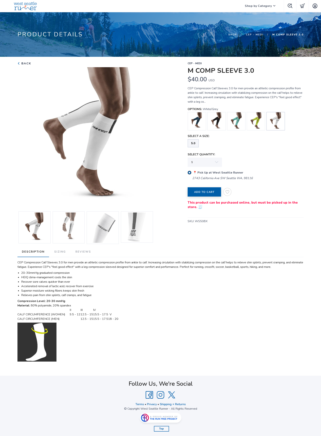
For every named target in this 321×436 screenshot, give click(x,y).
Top (161, 428)
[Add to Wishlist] (227, 192)
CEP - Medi (254, 34)
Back (25, 63)
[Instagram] (160, 395)
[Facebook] (149, 395)
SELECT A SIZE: (199, 136)
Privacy (152, 404)
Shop (232, 34)
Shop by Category (258, 6)
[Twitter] (171, 395)
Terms (139, 404)
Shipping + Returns (173, 404)
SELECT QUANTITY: (201, 154)
